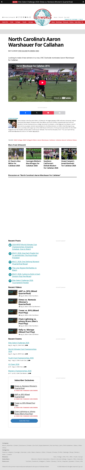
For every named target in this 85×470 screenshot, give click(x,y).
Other (43, 452)
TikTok (59, 461)
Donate (29, 445)
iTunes (77, 461)
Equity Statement (44, 445)
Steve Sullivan (22, 51)
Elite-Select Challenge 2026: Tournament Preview (22, 281)
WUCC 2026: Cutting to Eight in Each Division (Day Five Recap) (26, 275)
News (53, 22)
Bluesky (54, 461)
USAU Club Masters (21, 373)
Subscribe (80, 459)
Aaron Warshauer (43, 140)
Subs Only (78, 22)
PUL (67, 457)
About (55, 17)
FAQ (74, 459)
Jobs (61, 445)
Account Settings (61, 459)
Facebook (35, 461)
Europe (31, 22)
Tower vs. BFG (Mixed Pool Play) (29, 311)
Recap (71, 452)
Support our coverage (71, 19)
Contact (16, 445)
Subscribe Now (24, 421)
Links (29, 452)
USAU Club (21, 345)
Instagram (42, 461)
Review (77, 452)
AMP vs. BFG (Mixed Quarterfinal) (28, 292)
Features (4, 452)
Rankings (59, 22)
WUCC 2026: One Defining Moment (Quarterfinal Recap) (25, 262)
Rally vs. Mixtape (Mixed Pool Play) (27, 330)
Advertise (9, 445)
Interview (23, 452)
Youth (24, 22)
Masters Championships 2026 (19, 371)
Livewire (32, 51)
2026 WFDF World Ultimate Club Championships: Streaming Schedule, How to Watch (24, 246)
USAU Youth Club (21, 360)
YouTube (28, 461)
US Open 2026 (13, 364)
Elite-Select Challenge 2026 (9, 17)
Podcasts (65, 22)
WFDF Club (21, 354)
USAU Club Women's (34, 306)
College (17, 22)
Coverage (17, 452)
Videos (71, 22)
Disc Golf (66, 17)
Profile (60, 452)
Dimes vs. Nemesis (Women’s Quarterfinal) (43, 2)
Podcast (49, 452)
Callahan (52, 140)
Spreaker (71, 461)
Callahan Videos (71, 140)
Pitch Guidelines (67, 445)
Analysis (10, 452)
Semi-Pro (5, 22)
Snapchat (65, 461)
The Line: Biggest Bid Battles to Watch (24, 269)
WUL (71, 457)
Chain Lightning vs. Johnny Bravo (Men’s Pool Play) (28, 321)
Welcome (34, 459)
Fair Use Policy (54, 445)
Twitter (48, 461)
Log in (81, 19)
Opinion (38, 452)
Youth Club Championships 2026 (21, 358)
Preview (54, 452)
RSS (82, 461)
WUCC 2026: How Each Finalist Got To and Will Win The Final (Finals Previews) (25, 255)
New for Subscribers (44, 459)
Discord (61, 17)
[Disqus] (42, 206)
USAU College (18, 140)
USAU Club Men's (33, 296)
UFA (64, 457)
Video (37, 51)
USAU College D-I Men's (30, 140)
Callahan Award (61, 140)
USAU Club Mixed (33, 315)
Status (75, 445)
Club (11, 22)
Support (69, 459)
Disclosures (22, 445)
